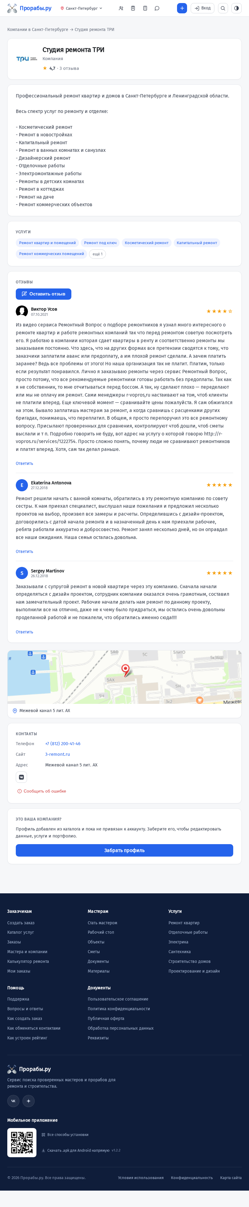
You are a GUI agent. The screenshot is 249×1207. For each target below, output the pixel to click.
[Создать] (182, 8)
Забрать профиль (124, 850)
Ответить (24, 463)
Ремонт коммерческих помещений (51, 253)
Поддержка (18, 999)
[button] (124, 684)
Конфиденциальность (192, 1177)
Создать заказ (21, 923)
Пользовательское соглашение (118, 999)
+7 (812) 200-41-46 (62, 743)
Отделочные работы (188, 932)
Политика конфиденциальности (119, 1008)
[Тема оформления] (236, 8)
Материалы (99, 971)
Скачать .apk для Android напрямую (83, 1150)
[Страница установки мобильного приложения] (21, 1142)
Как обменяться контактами (33, 1028)
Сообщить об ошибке (45, 791)
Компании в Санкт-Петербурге (37, 29)
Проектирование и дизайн (194, 971)
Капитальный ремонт (197, 242)
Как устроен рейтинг (27, 1038)
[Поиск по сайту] (223, 8)
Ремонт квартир (184, 923)
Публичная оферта (106, 1018)
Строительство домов (190, 961)
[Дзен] (28, 1101)
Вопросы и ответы (25, 1008)
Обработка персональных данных (121, 1028)
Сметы (94, 951)
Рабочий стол (101, 932)
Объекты (96, 942)
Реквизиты (98, 1038)
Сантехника (180, 951)
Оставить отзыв (47, 294)
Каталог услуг (20, 932)
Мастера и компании (27, 951)
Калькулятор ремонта (28, 961)
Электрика (178, 942)
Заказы (14, 942)
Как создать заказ (24, 1018)
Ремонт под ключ (100, 242)
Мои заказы (18, 971)
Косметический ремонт (147, 242)
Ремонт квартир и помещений (47, 242)
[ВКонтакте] (21, 777)
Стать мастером (102, 923)
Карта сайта (231, 1177)
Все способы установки (67, 1134)
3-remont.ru (57, 754)
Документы (98, 961)
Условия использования (141, 1177)
